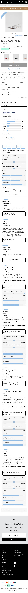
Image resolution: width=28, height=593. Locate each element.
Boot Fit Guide (17, 556)
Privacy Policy (17, 590)
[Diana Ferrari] (11, 2)
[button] (11, 33)
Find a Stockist (5, 565)
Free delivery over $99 (10, 5)
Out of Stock (14, 65)
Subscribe (14, 539)
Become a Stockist (6, 570)
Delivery (4, 550)
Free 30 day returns (20, 5)
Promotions (4, 556)
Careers (4, 568)
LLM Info (4, 559)
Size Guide (16, 550)
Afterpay (4, 557)
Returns (4, 552)
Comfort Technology (19, 554)
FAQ (3, 554)
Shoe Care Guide (18, 552)
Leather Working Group (7, 574)
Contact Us (4, 567)
